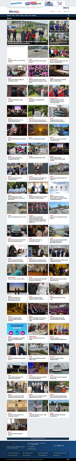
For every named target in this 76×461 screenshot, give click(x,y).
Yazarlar (65, 11)
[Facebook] (55, 446)
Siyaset (22, 15)
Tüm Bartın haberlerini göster (38, 438)
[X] (57, 446)
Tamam (68, 459)
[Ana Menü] (68, 15)
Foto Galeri (52, 11)
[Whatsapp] (61, 446)
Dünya (13, 15)
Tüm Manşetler (27, 455)
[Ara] (68, 11)
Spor (29, 15)
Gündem (9, 15)
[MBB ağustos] (38, 3)
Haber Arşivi (57, 455)
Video (59, 11)
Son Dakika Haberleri (43, 455)
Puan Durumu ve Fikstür (13, 455)
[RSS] (63, 446)
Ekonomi (17, 15)
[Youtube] (59, 446)
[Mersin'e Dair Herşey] (14, 11)
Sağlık (26, 15)
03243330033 (32, 446)
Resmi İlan (33, 15)
